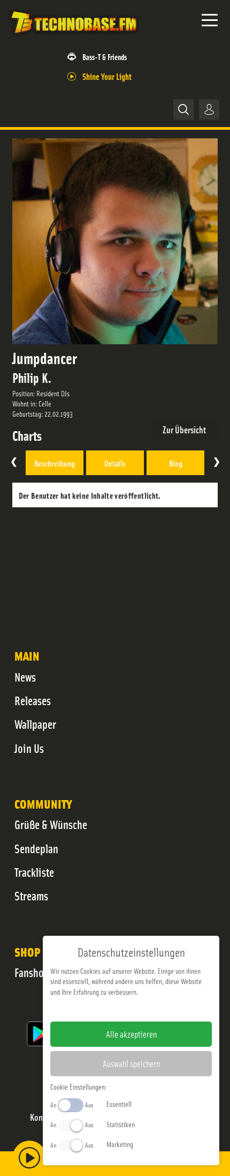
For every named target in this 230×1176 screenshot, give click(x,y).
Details (115, 462)
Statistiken (120, 1124)
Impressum (98, 1009)
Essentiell (119, 1103)
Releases (32, 700)
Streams (31, 896)
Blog (175, 462)
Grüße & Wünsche (50, 824)
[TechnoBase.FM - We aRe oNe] (73, 37)
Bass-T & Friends (104, 56)
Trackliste (34, 872)
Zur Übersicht (184, 429)
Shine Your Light (107, 76)
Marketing (119, 1144)
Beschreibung (54, 462)
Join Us (29, 748)
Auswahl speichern (131, 1063)
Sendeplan (36, 848)
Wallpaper (35, 724)
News (25, 677)
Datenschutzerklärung (149, 1009)
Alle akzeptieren (131, 1034)
